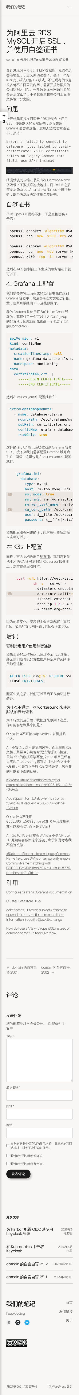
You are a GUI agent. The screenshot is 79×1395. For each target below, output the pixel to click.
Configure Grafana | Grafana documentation (39, 892)
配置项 (15, 321)
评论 (10, 1036)
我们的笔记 (15, 6)
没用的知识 (37, 60)
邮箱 (10, 1106)
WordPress (59, 1386)
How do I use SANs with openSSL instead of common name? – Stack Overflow (38, 930)
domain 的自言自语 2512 (27, 1264)
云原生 (24, 60)
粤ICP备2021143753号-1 (21, 1386)
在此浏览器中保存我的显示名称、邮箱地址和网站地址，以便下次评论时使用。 (41, 1145)
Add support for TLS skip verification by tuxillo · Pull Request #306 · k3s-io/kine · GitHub (35, 803)
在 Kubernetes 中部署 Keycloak (25, 1248)
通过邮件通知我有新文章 (26, 1164)
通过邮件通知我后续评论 (26, 1156)
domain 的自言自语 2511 (26, 1277)
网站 (9, 1125)
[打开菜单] (70, 7)
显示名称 (13, 1087)
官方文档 (52, 298)
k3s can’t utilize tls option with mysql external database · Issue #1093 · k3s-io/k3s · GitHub (39, 785)
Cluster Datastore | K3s (23, 901)
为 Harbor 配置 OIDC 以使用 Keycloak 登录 (29, 1231)
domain (11, 60)
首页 (69, 1302)
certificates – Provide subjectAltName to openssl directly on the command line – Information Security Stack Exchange (36, 915)
